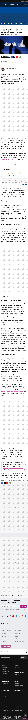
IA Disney (20, 595)
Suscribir (23, 606)
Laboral (16, 636)
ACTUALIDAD (4, 4)
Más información (22, 718)
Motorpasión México (19, 710)
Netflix (16, 638)
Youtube (13, 616)
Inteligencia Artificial (19, 641)
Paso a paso (4, 628)
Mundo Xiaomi (5, 673)
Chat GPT (14, 595)
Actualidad (9, 480)
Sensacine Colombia (18, 708)
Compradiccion (5, 696)
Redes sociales (17, 480)
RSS (19, 616)
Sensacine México (18, 706)
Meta (16, 23)
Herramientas (17, 630)
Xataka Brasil (4, 706)
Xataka (3, 665)
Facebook (12, 57)
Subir (22, 657)
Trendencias (4, 692)
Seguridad (4, 633)
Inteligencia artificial (6, 630)
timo (3, 638)
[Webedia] (24, 1)
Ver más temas (6, 646)
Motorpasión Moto (18, 685)
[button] (10, 69)
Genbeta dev (17, 633)
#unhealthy (5, 468)
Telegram (16, 616)
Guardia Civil (21, 23)
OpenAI (4, 23)
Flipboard (17, 57)
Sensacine (16, 674)
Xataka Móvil (4, 667)
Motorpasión (17, 683)
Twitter (14, 57)
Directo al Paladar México (7, 710)
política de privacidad (20, 609)
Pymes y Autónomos (19, 694)
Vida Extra (16, 667)
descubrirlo (7, 137)
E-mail (20, 57)
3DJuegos (16, 665)
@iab (4, 462)
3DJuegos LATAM (18, 704)
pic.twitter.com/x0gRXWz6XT (16, 468)
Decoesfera (4, 694)
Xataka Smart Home (6, 671)
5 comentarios (6, 56)
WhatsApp (4, 641)
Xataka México (5, 704)
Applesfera (4, 669)
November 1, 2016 (22, 470)
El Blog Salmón (17, 692)
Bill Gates (10, 23)
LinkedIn (25, 616)
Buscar (26, 652)
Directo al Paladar (5, 683)
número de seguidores (7, 159)
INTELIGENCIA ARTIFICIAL (16, 4)
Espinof (16, 676)
